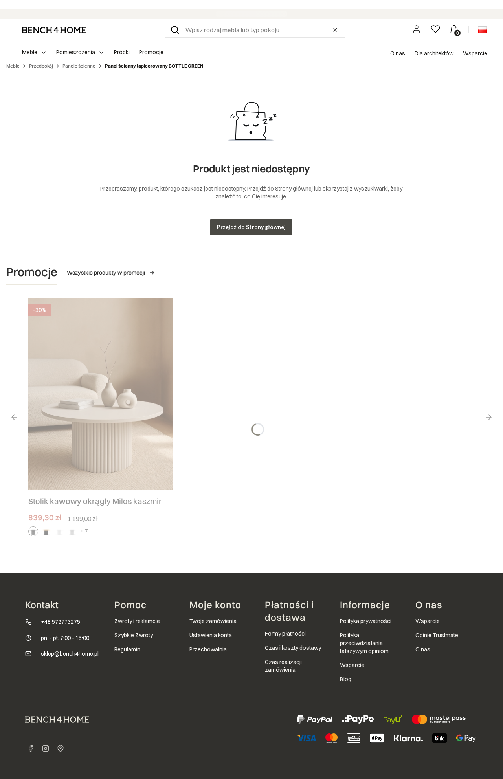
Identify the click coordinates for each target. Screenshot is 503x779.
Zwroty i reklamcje (137, 621)
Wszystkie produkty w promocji (106, 272)
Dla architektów (434, 53)
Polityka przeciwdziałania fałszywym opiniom (364, 643)
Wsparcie (475, 53)
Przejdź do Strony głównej (251, 227)
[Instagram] (45, 748)
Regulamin (127, 649)
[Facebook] (30, 748)
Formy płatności (285, 633)
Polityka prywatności (365, 621)
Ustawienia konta (210, 635)
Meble (13, 66)
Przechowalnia (208, 649)
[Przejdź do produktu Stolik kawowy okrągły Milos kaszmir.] (100, 394)
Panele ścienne (78, 66)
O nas (397, 53)
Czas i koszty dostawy (293, 647)
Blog (345, 679)
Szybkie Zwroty (133, 635)
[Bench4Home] (60, 748)
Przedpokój (41, 66)
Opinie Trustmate (436, 635)
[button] (175, 30)
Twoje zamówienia (213, 621)
